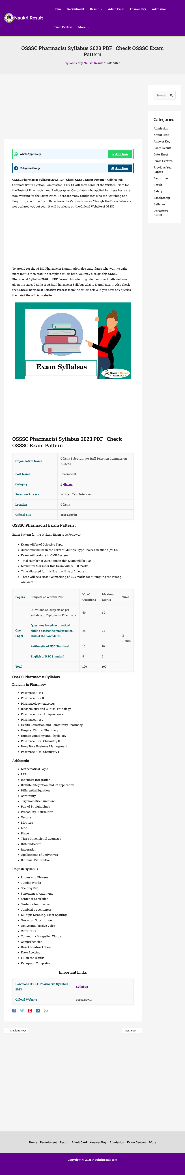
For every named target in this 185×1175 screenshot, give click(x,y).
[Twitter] (22, 1010)
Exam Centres (163, 161)
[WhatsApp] (46, 1010)
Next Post (132, 1030)
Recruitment (162, 178)
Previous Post (16, 1030)
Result (158, 185)
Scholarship (162, 198)
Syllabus (71, 63)
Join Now (121, 154)
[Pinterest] (30, 1010)
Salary (158, 191)
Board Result (162, 148)
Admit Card (161, 135)
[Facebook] (14, 1010)
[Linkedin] (38, 1010)
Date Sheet (161, 154)
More (152, 1142)
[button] (100, 9)
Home (33, 1142)
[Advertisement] (73, 112)
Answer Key (162, 141)
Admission (161, 128)
